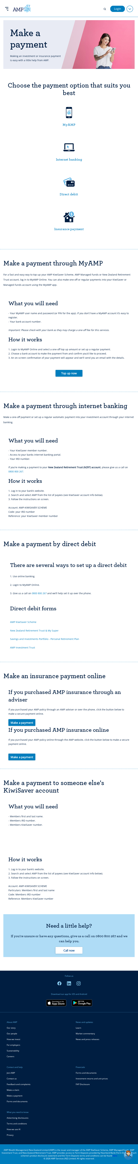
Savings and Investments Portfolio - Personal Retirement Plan (44, 639)
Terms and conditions (17, 1123)
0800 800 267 (39, 593)
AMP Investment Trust (22, 647)
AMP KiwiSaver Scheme (23, 622)
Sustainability (13, 1050)
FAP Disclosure (83, 1084)
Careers (10, 1056)
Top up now (69, 373)
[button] (128, 1155)
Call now (69, 950)
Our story (11, 1027)
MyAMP (69, 125)
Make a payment (22, 723)
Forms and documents (17, 1101)
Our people (12, 1033)
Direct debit (69, 194)
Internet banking (69, 159)
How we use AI (13, 1129)
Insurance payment (69, 229)
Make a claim (13, 1090)
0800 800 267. (16, 471)
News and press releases (87, 1039)
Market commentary (85, 1033)
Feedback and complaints (18, 1084)
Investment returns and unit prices (92, 1078)
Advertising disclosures (17, 1117)
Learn (78, 1027)
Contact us (12, 1078)
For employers (13, 1045)
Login (117, 9)
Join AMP (11, 1072)
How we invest (13, 1039)
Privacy (10, 1135)
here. (115, 1155)
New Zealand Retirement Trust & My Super (34, 630)
